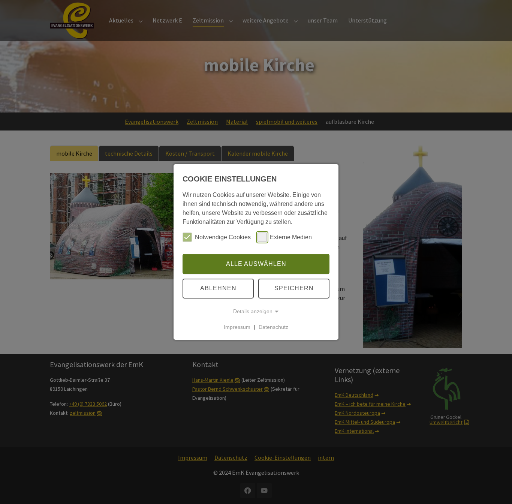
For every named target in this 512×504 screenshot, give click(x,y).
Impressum (237, 327)
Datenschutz (273, 327)
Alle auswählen (256, 264)
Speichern (294, 288)
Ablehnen (218, 288)
